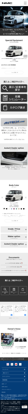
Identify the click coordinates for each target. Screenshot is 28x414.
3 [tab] (17, 318)
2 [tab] (13, 318)
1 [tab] (10, 318)
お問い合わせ (4, 386)
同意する (24, 407)
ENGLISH (3, 392)
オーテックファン (6, 376)
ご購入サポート (5, 372)
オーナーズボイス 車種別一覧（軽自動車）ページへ (13, 353)
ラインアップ (5, 369)
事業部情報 (4, 380)
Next (26, 51)
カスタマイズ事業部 (7, 3)
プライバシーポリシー (8, 408)
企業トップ (4, 383)
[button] (5, 290)
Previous (2, 51)
